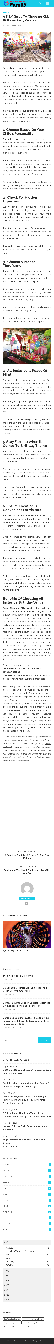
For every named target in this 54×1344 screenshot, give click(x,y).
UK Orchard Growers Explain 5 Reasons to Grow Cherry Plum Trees (27, 1072)
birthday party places (39, 307)
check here (14, 89)
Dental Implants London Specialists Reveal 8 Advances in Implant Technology (26, 1085)
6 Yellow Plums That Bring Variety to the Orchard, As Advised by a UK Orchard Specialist (27, 1115)
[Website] (26, 903)
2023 (6, 1280)
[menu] (47, 3)
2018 (6, 1300)
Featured (26, 1177)
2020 (6, 1295)
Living (26, 1200)
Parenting (26, 1212)
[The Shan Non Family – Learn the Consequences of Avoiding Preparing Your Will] (16, 3)
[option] (27, 936)
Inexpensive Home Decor (33, 1319)
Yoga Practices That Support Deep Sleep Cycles (24, 1141)
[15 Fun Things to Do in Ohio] (27, 934)
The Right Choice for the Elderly (17, 1327)
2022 (6, 1285)
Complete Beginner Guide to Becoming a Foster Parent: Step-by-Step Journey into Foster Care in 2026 (26, 1021)
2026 (6, 1242)
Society (26, 1224)
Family (26, 1171)
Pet (26, 1218)
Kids (7, 12)
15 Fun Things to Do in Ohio (15, 951)
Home (26, 1188)
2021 (6, 1290)
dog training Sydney (12, 1319)
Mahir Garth (27, 898)
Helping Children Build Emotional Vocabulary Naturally (26, 1128)
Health (26, 1183)
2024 (6, 1275)
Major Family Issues (12, 1323)
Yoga (26, 1230)
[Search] (40, 3)
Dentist (26, 1165)
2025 (6, 1270)
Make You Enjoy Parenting (33, 1323)
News (26, 1206)
